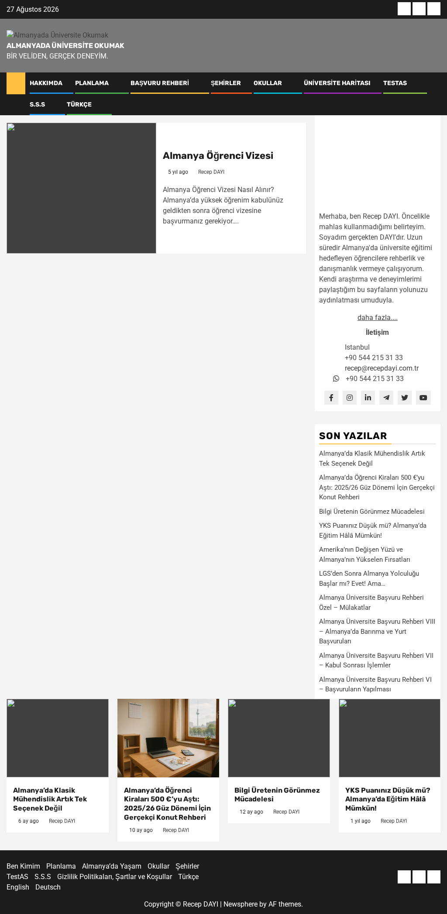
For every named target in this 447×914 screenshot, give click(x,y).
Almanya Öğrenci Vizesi (218, 155)
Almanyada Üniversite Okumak (65, 45)
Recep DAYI (211, 172)
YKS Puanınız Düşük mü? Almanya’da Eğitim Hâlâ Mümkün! (387, 799)
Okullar (268, 83)
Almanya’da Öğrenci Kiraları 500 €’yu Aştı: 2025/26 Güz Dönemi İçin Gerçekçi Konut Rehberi (377, 487)
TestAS (395, 83)
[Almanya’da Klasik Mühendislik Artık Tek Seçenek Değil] (58, 738)
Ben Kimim (23, 866)
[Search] (434, 94)
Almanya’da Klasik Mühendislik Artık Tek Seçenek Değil (50, 799)
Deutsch (48, 887)
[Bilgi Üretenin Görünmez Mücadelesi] (279, 738)
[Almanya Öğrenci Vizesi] (81, 188)
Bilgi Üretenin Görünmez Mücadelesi (372, 511)
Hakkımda (46, 83)
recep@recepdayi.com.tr (382, 368)
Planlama (92, 83)
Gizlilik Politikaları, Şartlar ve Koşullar (114, 877)
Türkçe (79, 104)
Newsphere (241, 904)
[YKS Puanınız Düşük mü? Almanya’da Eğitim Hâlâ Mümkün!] (390, 738)
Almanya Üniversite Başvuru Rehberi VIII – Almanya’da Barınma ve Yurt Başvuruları (377, 631)
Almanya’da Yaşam (111, 866)
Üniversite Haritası (337, 83)
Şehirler (226, 83)
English (18, 887)
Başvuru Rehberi (160, 83)
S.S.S (37, 104)
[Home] (16, 83)
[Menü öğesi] (404, 8)
